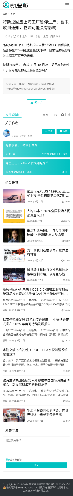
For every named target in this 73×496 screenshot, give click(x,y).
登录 (8, 459)
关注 (50, 131)
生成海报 (13, 114)
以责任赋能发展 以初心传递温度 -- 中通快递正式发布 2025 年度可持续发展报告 (36, 322)
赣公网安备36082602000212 (21, 487)
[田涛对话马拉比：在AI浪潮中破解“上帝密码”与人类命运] (14, 235)
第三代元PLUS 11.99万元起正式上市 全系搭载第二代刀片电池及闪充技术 (48, 194)
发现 (45, 36)
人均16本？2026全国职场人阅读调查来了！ (48, 213)
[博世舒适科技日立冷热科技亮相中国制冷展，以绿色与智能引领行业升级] (14, 275)
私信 (65, 131)
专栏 (37, 36)
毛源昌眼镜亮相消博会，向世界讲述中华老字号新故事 (47, 413)
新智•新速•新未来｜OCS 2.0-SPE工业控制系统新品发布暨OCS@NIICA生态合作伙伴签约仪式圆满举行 (36, 292)
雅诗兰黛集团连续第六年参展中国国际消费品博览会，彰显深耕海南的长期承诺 (36, 382)
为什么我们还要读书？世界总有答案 (47, 252)
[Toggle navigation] (67, 4)
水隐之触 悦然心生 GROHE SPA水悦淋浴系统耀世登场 (35, 352)
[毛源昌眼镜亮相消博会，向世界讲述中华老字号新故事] (14, 415)
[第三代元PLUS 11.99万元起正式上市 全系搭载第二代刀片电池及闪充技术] (14, 196)
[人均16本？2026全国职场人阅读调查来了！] (14, 216)
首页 (5, 14)
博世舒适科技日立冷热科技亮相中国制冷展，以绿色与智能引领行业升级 (47, 272)
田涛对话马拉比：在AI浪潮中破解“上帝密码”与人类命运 (47, 233)
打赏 (64, 114)
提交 (36, 465)
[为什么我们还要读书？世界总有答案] (14, 255)
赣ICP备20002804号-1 (58, 484)
